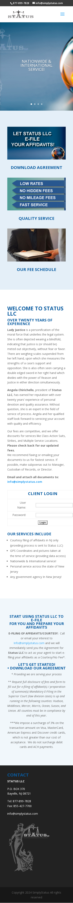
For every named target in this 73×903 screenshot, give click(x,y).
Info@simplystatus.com (29, 643)
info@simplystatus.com (24, 482)
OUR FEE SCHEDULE (36, 269)
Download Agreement (36, 167)
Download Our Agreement (38, 668)
